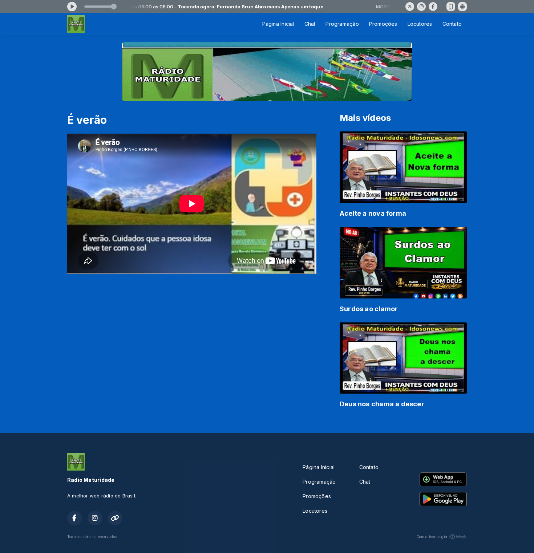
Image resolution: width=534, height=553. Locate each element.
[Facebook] (433, 6)
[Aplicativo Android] (462, 6)
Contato (452, 24)
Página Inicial (278, 24)
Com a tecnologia (431, 536)
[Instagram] (421, 6)
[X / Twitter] (409, 6)
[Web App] (450, 6)
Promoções (383, 24)
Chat (310, 24)
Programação (342, 24)
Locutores (420, 24)
